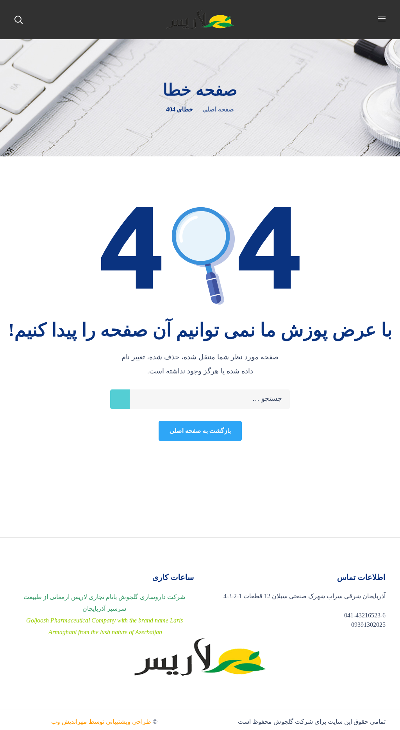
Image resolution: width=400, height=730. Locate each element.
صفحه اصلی (218, 109)
